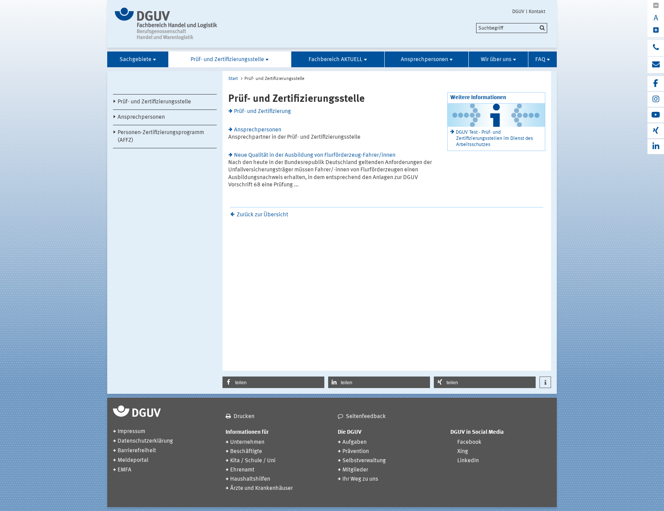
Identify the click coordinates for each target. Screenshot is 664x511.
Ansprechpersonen (424, 60)
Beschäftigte (246, 452)
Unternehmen (247, 442)
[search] (511, 28)
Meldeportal (133, 460)
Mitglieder (355, 470)
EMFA (124, 470)
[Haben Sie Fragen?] (655, 48)
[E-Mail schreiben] (655, 65)
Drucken (244, 417)
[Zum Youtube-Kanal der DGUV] (655, 115)
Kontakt (537, 11)
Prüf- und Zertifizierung (262, 111)
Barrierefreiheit (137, 451)
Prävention (355, 452)
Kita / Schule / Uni (253, 461)
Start (233, 78)
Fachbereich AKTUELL (335, 60)
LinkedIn (468, 461)
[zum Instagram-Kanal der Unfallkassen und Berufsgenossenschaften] (655, 99)
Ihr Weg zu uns (360, 479)
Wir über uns (496, 60)
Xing (462, 452)
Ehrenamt (242, 470)
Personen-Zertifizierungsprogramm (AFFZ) (161, 136)
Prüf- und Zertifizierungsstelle (227, 60)
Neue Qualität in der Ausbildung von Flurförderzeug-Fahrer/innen (314, 155)
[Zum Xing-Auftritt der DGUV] (655, 130)
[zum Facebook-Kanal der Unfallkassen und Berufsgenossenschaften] (655, 83)
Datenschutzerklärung (145, 441)
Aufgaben (354, 442)
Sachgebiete (135, 60)
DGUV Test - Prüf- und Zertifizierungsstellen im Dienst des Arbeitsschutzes (494, 138)
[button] (273, 382)
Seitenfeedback (366, 417)
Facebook (469, 442)
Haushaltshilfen (250, 479)
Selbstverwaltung (364, 461)
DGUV (518, 11)
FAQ (540, 60)
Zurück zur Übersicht (262, 215)
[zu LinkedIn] (655, 146)
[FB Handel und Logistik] (179, 24)
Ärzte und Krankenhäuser (261, 488)
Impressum (131, 432)
